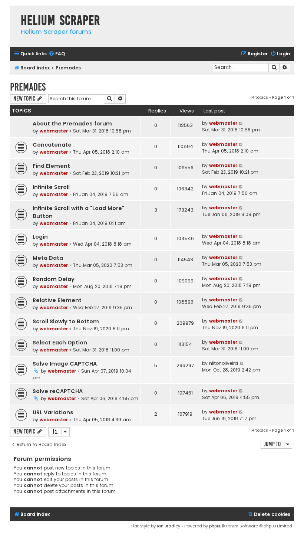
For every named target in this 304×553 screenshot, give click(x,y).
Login (40, 236)
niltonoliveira (223, 363)
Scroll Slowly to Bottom (66, 321)
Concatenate (52, 144)
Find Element (51, 166)
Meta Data (48, 258)
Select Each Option (60, 342)
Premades (28, 87)
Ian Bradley (168, 526)
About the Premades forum (72, 123)
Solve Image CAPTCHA (65, 363)
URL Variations (53, 412)
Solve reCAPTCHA (58, 391)
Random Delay (54, 279)
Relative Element (57, 300)
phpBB (215, 526)
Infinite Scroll (51, 187)
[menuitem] (57, 54)
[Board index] (13, 12)
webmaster (54, 131)
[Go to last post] (241, 123)
